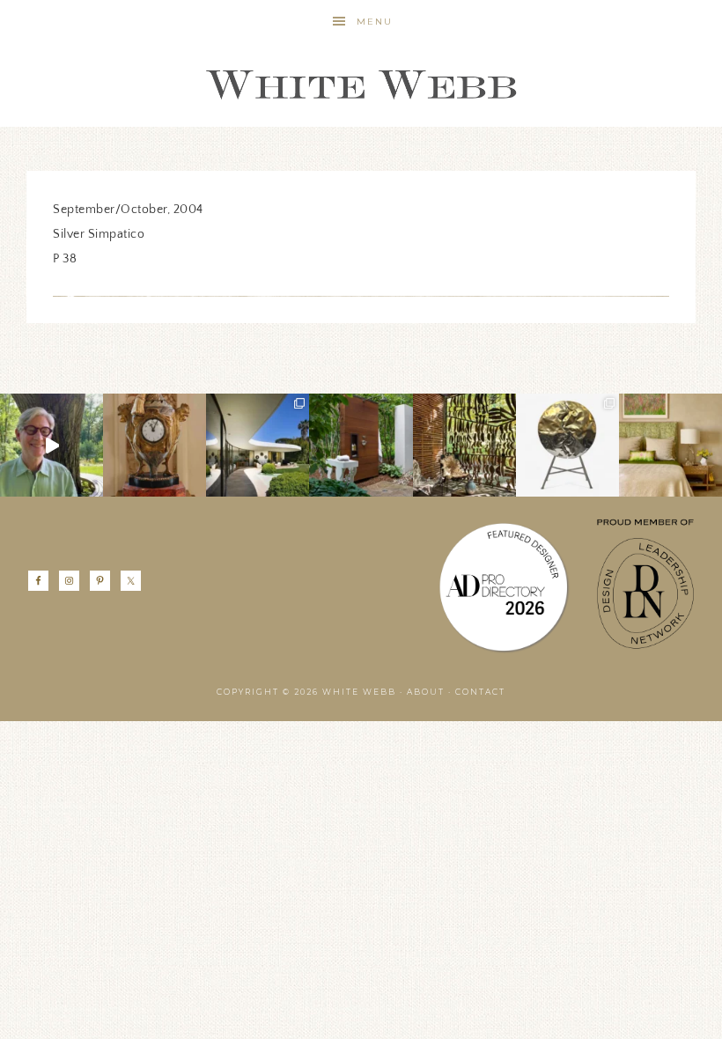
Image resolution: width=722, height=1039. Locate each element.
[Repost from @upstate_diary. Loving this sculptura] (464, 445)
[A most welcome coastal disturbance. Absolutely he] (257, 445)
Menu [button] (375, 21)
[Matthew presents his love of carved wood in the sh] (51, 445)
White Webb (361, 85)
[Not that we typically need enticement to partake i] (567, 445)
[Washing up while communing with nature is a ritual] (360, 445)
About (426, 691)
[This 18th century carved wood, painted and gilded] (154, 445)
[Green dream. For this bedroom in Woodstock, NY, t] (670, 445)
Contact (480, 691)
